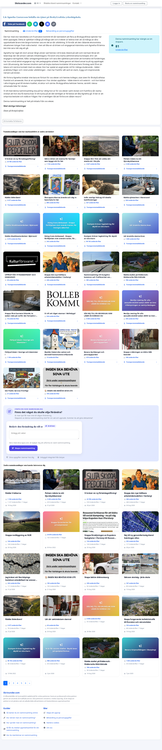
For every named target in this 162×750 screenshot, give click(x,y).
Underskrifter (33, 31)
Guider (6, 708)
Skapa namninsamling (25, 448)
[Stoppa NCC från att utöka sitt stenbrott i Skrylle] (100, 153)
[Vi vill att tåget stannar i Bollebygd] (61, 307)
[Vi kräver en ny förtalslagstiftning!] (21, 152)
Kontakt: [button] (76, 3)
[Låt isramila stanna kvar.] (140, 229)
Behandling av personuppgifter (60, 31)
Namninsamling (12, 31)
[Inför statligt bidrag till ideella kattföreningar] (100, 192)
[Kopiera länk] (53, 24)
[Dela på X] (41, 24)
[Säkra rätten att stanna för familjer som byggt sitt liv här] (61, 153)
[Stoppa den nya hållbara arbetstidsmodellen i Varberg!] (61, 269)
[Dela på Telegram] (35, 24)
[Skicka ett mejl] (47, 24)
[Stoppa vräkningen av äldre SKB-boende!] (140, 347)
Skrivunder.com (23, 3)
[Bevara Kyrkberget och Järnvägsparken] (100, 347)
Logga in (116, 3)
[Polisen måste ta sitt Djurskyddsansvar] (140, 153)
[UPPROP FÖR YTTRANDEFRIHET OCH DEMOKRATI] (21, 269)
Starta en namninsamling (135, 3)
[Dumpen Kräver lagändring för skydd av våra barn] (100, 231)
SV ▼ (39, 3)
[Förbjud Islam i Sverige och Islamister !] (21, 347)
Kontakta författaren (14, 121)
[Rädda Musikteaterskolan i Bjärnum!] (21, 229)
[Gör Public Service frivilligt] (21, 384)
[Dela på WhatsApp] (29, 24)
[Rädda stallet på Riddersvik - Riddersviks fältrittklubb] (140, 269)
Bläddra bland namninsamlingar (57, 3)
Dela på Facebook (16, 24)
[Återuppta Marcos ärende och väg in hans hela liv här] (61, 192)
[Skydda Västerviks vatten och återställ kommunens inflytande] (61, 347)
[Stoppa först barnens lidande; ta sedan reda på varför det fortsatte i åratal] (21, 308)
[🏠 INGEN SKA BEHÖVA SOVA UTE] (61, 384)
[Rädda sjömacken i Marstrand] (140, 191)
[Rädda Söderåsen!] (21, 191)
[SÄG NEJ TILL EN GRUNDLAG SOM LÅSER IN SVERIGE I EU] (100, 308)
